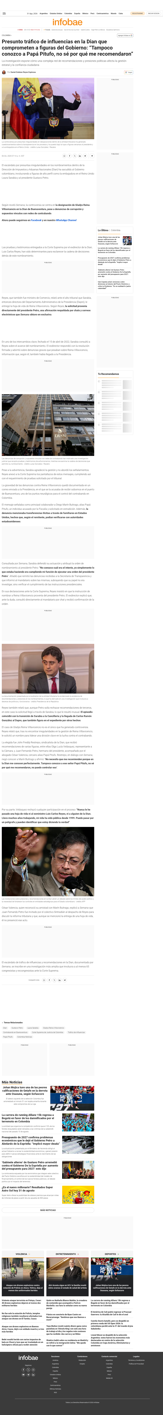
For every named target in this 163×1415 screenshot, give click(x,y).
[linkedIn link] (33, 1374)
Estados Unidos (56, 13)
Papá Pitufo (8, 1037)
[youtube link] (23, 1374)
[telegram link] (28, 1374)
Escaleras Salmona (113, 30)
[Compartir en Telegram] (85, 156)
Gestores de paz (57, 30)
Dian (5, 1028)
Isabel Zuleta (85, 30)
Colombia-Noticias (24, 1037)
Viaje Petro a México (98, 30)
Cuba (121, 13)
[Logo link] (67, 22)
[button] (4, 13)
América (55, 1360)
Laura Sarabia (32, 1028)
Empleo (82, 1364)
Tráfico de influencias (76, 1032)
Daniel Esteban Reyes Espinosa (23, 72)
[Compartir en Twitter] (75, 156)
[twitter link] (28, 1370)
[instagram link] (33, 1370)
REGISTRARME (137, 13)
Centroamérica (103, 13)
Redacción (82, 1360)
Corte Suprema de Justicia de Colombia (47, 1032)
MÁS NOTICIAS (48, 1210)
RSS (55, 1392)
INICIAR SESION (153, 13)
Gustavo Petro (17, 1028)
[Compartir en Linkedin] (80, 156)
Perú (92, 13)
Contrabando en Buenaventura (15, 1032)
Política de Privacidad (136, 1364)
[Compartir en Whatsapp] (64, 156)
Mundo (113, 13)
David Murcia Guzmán (71, 30)
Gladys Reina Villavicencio (53, 1028)
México (85, 13)
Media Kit (109, 1378)
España (77, 13)
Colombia (68, 13)
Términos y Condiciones (136, 1360)
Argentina (44, 13)
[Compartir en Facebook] (69, 156)
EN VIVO (32, 30)
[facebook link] (23, 1370)
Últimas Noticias (55, 1389)
